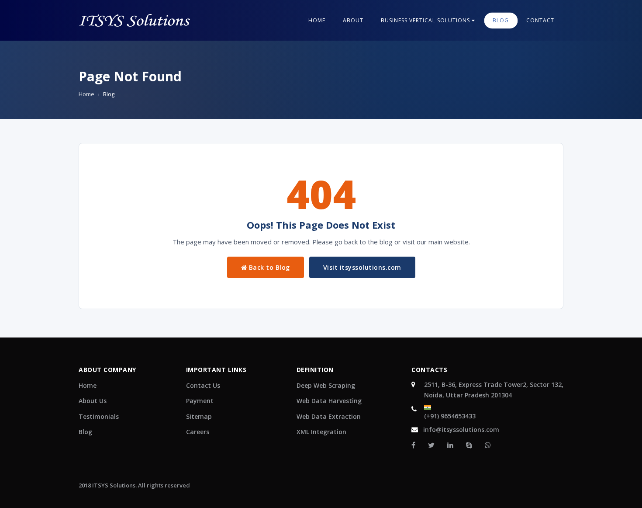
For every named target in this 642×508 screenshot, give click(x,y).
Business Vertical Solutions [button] (426, 20)
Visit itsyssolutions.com (362, 267)
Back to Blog (268, 267)
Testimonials (99, 416)
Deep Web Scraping (326, 385)
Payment (200, 401)
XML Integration (321, 432)
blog (501, 20)
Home (316, 20)
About (353, 20)
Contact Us (203, 385)
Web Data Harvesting (329, 401)
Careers (197, 432)
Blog (85, 432)
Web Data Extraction (329, 416)
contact (540, 20)
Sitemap (199, 416)
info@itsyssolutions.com (461, 429)
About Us (93, 401)
